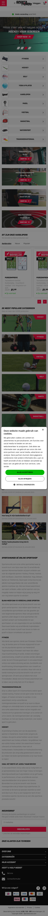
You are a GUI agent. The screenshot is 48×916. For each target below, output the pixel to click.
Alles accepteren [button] (25, 472)
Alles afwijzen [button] (25, 479)
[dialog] (24, 458)
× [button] (43, 430)
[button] (24, 484)
